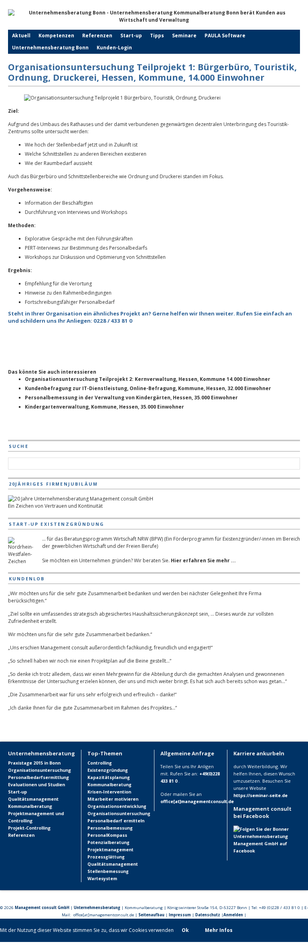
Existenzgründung (107, 770)
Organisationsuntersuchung (39, 770)
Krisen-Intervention (109, 792)
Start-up (131, 35)
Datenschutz (207, 914)
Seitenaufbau (151, 914)
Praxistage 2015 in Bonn (34, 763)
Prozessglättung (106, 857)
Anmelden (233, 914)
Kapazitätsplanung (108, 777)
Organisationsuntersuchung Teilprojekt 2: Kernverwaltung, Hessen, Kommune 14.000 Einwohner (147, 379)
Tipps (157, 35)
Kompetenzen (56, 35)
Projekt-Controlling (29, 828)
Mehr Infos (219, 930)
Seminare (184, 35)
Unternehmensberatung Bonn (50, 47)
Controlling (99, 763)
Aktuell (21, 35)
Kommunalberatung (30, 806)
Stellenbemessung (108, 871)
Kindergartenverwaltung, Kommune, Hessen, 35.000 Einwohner (104, 406)
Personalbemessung (110, 828)
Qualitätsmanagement (33, 799)
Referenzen (97, 35)
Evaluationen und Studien (36, 784)
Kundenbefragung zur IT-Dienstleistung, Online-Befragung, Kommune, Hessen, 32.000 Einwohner (148, 388)
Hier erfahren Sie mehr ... (203, 560)
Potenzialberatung (108, 842)
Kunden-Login (114, 47)
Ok (185, 930)
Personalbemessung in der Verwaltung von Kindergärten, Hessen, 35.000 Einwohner (131, 397)
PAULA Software (225, 35)
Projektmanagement (110, 849)
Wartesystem (102, 878)
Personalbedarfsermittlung (38, 777)
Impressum (180, 914)
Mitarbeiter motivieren (112, 799)
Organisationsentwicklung (116, 806)
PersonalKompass (107, 835)
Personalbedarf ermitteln (115, 821)
